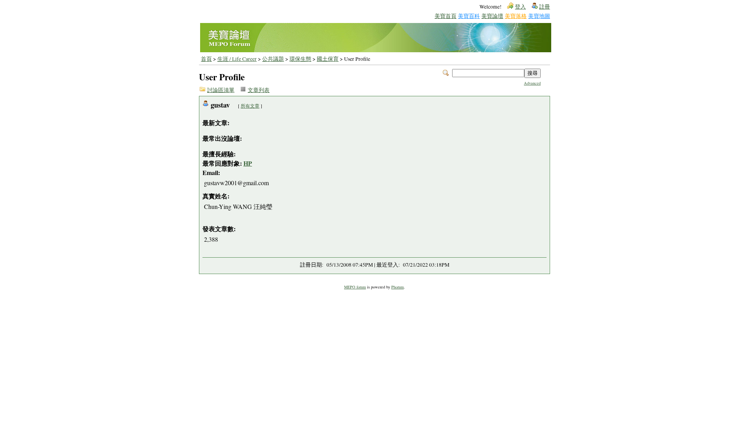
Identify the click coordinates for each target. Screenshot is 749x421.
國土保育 (328, 58)
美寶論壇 (492, 15)
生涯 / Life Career (237, 58)
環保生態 (300, 58)
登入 (520, 6)
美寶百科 (469, 15)
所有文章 (250, 106)
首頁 (206, 58)
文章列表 (259, 90)
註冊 (544, 6)
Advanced (532, 83)
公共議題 (273, 58)
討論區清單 (220, 90)
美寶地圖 (539, 15)
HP (247, 163)
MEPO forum (355, 287)
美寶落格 (516, 15)
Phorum (397, 287)
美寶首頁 (445, 15)
